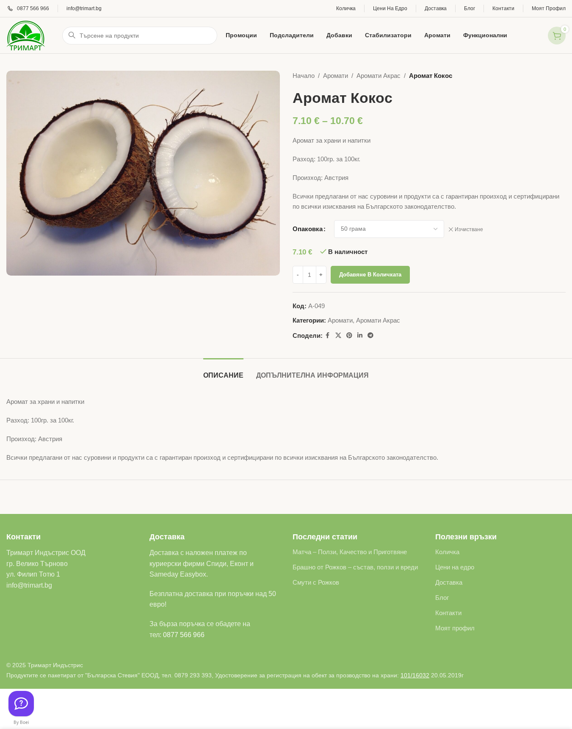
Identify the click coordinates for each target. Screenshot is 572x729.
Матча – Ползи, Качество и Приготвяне (350, 551)
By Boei (21, 722)
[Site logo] (25, 34)
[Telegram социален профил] (370, 335)
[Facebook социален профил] (328, 335)
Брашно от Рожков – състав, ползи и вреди (355, 567)
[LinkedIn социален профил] (360, 335)
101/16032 (415, 675)
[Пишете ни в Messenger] (21, 703)
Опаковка (308, 228)
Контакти (448, 612)
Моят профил (455, 628)
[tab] (223, 371)
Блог (442, 597)
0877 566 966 (183, 634)
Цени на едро (454, 567)
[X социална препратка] (338, 335)
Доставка (448, 582)
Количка (447, 551)
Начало (304, 75)
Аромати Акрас (378, 75)
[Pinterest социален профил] (349, 335)
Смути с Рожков (316, 582)
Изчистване (469, 229)
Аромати (335, 75)
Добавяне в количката (370, 274)
